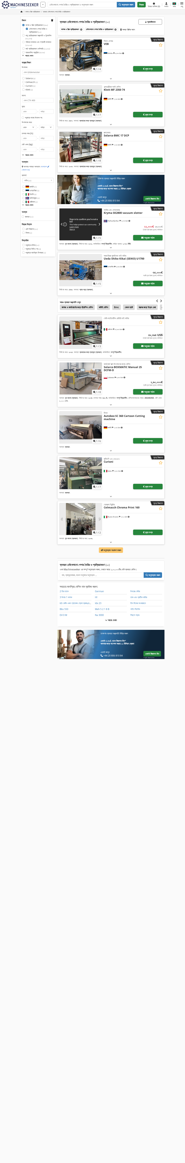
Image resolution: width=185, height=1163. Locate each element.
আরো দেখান (112, 620)
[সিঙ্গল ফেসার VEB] (80, 55)
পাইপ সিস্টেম (135, 609)
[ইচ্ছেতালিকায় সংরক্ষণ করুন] (161, 45)
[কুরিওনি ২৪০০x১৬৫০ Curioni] (80, 473)
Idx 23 (98, 603)
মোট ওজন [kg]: (27, 144)
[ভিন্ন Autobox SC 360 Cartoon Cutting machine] (80, 427)
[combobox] (38, 180)
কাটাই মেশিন (103, 307)
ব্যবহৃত (29, 216)
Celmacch (32, 82)
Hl (96, 597)
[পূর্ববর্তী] (62, 55)
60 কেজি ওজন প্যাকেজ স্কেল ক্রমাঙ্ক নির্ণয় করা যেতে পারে (82, 603)
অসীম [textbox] (27, 180)
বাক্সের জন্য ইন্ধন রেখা (147, 307)
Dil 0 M (63, 615)
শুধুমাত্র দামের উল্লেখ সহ (33, 117)
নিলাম (29, 232)
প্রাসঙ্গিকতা (151, 21)
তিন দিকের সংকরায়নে (138, 603)
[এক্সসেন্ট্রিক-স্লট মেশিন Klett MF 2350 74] (80, 101)
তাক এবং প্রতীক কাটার (138, 597)
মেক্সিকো (33, 201)
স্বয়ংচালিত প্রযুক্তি (35, 52)
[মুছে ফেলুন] (80, 29)
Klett (29, 89)
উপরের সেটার (135, 591)
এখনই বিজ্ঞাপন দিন (152, 198)
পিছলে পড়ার (134, 615)
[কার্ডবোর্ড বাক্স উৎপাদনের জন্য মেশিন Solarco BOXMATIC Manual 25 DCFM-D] (80, 378)
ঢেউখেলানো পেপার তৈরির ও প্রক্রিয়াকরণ (38, 30)
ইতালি (32, 194)
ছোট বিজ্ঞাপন (32, 229)
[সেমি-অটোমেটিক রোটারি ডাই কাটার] (80, 333)
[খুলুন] (111, 78)
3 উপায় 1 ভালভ (66, 597)
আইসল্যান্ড (34, 198)
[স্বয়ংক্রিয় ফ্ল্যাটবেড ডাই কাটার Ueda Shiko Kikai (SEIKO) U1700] (80, 270)
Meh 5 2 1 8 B (102, 609)
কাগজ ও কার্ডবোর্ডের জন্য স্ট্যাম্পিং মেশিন (77, 307)
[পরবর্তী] (99, 55)
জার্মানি (33, 186)
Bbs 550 (64, 609)
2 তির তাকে (64, 591)
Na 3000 (99, 615)
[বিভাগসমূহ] (42, 4)
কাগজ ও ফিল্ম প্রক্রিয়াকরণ (37, 25)
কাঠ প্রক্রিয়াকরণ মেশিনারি (38, 48)
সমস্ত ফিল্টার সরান (128, 29)
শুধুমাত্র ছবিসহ (32, 245)
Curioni (30, 85)
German (99, 591)
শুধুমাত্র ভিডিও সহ (33, 248)
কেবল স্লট (129, 307)
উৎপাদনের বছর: (27, 122)
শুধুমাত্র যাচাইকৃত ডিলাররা (36, 252)
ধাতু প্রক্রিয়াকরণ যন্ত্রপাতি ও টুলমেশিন (38, 37)
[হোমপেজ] (22, 11)
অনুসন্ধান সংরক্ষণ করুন (112, 550)
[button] (181, 4)
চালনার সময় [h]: (28, 133)
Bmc (116, 307)
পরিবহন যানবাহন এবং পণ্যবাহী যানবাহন (38, 43)
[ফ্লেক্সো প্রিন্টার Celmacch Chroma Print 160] (80, 519)
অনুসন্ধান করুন (127, 4)
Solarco (30, 78)
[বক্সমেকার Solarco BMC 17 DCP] (80, 147)
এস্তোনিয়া (34, 190)
